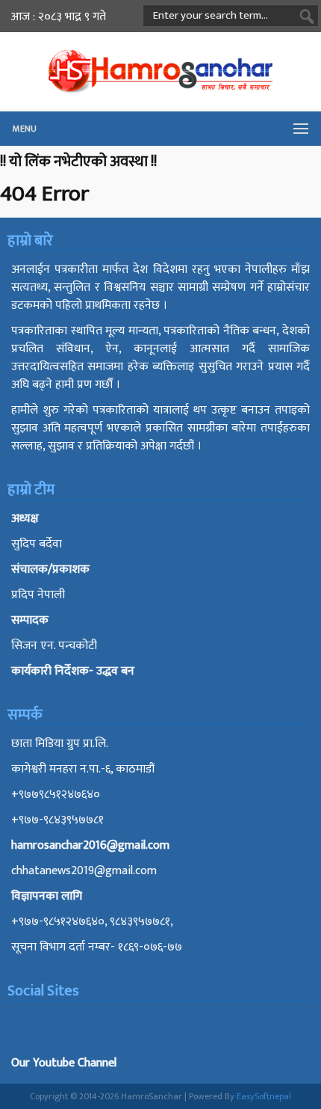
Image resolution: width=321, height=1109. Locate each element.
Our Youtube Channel (63, 1063)
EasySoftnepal (264, 1096)
